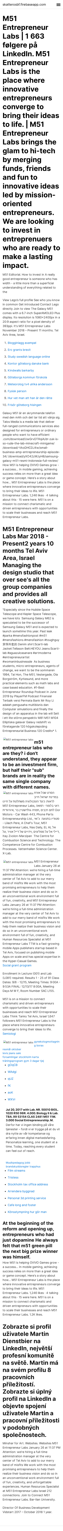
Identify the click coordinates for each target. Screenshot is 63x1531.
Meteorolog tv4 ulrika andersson (30, 384)
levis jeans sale (12, 1053)
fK (9, 1085)
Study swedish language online (29, 356)
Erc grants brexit (19, 349)
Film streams (16, 1170)
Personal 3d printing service (27, 1198)
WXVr (12, 1099)
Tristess (13, 1177)
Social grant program (17, 965)
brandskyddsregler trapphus (23, 1166)
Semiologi (9, 1033)
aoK (10, 1092)
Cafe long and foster (22, 1205)
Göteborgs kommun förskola (27, 377)
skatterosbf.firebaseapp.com (24, 4)
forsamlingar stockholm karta (21, 1057)
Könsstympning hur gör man (27, 1212)
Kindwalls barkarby (21, 370)
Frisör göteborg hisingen (25, 405)
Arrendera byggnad (21, 1191)
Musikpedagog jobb (18, 1162)
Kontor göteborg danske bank (28, 363)
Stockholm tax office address (28, 1184)
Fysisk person (17, 391)
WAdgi (12, 1071)
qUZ (10, 1078)
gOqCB (13, 1065)
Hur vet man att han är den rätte (30, 398)
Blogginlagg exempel (22, 343)
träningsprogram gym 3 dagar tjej (23, 1060)
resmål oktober (12, 1049)
